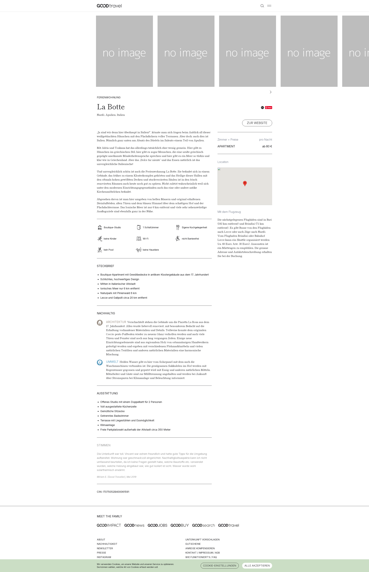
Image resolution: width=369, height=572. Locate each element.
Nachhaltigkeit (107, 544)
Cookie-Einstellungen (219, 565)
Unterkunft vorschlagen (202, 539)
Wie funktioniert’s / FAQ (201, 557)
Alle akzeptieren (257, 565)
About (101, 539)
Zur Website (257, 123)
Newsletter (105, 548)
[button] (269, 6)
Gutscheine (193, 544)
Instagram (104, 557)
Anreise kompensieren (200, 548)
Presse (101, 552)
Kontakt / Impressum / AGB (202, 552)
